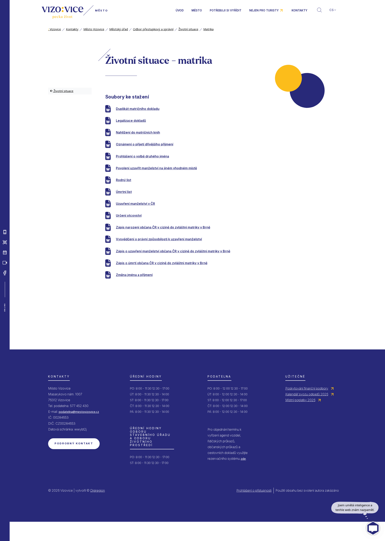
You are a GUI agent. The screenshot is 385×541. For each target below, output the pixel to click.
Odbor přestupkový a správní (153, 29)
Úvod (180, 10)
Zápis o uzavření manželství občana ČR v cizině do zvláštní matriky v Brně (173, 251)
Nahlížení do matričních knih (138, 132)
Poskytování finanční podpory (306, 388)
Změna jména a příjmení (134, 275)
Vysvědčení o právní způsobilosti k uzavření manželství (159, 239)
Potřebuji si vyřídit (225, 10)
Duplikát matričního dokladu (137, 109)
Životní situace (188, 29)
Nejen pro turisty (264, 10)
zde (243, 459)
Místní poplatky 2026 (300, 400)
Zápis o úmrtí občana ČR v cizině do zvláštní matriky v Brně (161, 263)
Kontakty (299, 10)
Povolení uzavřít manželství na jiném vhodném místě (156, 168)
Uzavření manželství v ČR (135, 204)
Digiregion (97, 490)
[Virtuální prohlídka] (4, 242)
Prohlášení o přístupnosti (254, 490)
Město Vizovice (93, 29)
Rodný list (123, 180)
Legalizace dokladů (131, 121)
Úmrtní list (124, 192)
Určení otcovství (129, 215)
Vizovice (54, 29)
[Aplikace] (4, 231)
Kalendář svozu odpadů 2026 (306, 394)
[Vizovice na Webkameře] (4, 262)
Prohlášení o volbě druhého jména (142, 156)
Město (196, 10)
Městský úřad (118, 29)
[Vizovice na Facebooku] (4, 272)
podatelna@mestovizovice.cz (79, 412)
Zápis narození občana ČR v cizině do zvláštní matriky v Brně (163, 227)
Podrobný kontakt (74, 443)
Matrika (208, 29)
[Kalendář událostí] (4, 252)
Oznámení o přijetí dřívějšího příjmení (144, 144)
